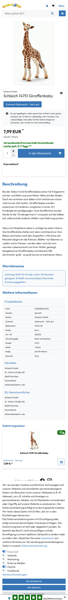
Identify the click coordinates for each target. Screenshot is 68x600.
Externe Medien (16, 563)
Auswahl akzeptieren (34, 594)
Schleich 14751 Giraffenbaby (34, 453)
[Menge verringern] (13, 155)
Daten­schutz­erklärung (34, 545)
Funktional (13, 570)
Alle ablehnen (34, 587)
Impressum (47, 538)
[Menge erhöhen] (13, 151)
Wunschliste (61, 93)
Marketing (13, 559)
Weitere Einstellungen (14, 574)
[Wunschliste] (53, 5)
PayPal (11, 566)
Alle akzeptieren (34, 581)
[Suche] (52, 13)
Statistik (12, 555)
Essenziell (12, 551)
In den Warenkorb (40, 153)
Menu (61, 5)
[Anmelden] (47, 5)
